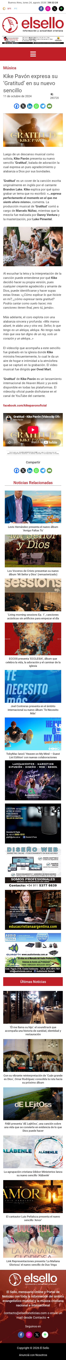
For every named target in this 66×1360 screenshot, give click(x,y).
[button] (33, 54)
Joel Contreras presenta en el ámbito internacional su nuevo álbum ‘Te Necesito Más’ (33, 710)
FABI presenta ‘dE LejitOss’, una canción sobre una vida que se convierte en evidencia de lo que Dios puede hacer (33, 1127)
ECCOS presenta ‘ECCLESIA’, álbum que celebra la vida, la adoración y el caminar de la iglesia (33, 662)
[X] (23, 106)
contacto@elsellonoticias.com (25, 1313)
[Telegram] (43, 106)
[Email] (49, 106)
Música (9, 68)
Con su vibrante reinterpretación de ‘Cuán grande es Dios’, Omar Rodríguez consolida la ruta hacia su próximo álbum (33, 1079)
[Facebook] (17, 106)
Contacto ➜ (41, 1317)
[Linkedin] (30, 106)
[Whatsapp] (36, 106)
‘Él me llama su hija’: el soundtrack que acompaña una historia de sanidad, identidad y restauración (33, 1031)
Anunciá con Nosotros (33, 1355)
